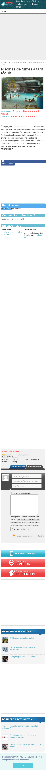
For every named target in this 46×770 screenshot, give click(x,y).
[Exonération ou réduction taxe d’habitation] (5, 652)
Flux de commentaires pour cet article (30, 536)
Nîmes (3, 64)
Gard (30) (39, 62)
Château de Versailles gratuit (22, 638)
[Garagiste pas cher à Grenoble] (5, 661)
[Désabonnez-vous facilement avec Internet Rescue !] (5, 740)
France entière (13, 62)
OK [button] (23, 765)
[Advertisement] (23, 37)
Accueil (3, 62)
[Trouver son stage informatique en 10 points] (5, 749)
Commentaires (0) (34, 467)
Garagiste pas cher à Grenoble (22, 657)
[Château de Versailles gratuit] (5, 642)
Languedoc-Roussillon (27, 62)
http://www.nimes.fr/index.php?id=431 (11, 233)
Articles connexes (18, 467)
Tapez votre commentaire (20, 493)
